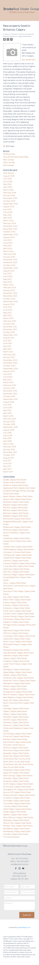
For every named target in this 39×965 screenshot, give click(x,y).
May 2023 (7, 279)
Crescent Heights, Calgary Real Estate (19, 563)
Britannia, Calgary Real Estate (20, 36)
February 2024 (9, 254)
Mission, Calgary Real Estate (15, 689)
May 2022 (7, 313)
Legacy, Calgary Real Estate (15, 658)
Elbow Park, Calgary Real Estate (17, 600)
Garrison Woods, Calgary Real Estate (18, 616)
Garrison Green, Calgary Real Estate (18, 614)
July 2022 (7, 307)
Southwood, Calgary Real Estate (17, 787)
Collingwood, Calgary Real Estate (17, 555)
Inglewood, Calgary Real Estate (16, 639)
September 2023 (10, 268)
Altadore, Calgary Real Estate (15, 485)
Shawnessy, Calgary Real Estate (16, 770)
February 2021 (9, 355)
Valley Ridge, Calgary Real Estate (17, 809)
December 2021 (10, 327)
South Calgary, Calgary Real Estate (18, 784)
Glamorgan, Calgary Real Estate (17, 619)
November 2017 (10, 452)
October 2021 (9, 332)
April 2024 (7, 248)
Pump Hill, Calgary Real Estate (16, 736)
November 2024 (10, 229)
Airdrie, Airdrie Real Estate (14, 482)
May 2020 (7, 380)
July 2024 (7, 240)
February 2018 (9, 447)
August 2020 (9, 371)
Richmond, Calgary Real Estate (16, 750)
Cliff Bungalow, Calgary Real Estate (18, 549)
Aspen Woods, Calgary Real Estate (18, 496)
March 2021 (8, 352)
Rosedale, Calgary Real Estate (16, 753)
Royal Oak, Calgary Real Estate (16, 756)
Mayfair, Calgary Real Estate (15, 675)
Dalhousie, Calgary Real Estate (16, 569)
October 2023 (9, 265)
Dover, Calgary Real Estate (14, 583)
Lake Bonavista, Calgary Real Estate (18, 653)
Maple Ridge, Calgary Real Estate (17, 672)
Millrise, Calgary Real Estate (15, 686)
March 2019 (8, 416)
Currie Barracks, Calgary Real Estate (18, 566)
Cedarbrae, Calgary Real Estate (16, 538)
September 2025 (10, 204)
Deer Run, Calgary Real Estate (16, 572)
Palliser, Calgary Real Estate (15, 714)
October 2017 (9, 455)
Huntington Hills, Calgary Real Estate (19, 636)
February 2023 (9, 288)
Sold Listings (8, 165)
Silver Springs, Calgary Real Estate (17, 776)
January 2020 (9, 388)
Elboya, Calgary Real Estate (15, 602)
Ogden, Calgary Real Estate (15, 711)
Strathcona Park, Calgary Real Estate (19, 795)
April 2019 (7, 413)
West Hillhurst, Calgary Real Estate (18, 817)
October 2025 (9, 201)
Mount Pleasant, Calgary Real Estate (19, 695)
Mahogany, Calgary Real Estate (16, 669)
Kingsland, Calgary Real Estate (16, 650)
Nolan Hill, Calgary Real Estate (16, 700)
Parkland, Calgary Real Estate (16, 722)
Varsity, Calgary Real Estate (14, 812)
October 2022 (9, 299)
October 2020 (9, 366)
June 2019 (7, 408)
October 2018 (9, 424)
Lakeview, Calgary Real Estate (16, 655)
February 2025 (9, 223)
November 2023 (10, 262)
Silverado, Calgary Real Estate (16, 778)
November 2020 (10, 363)
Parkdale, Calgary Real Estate (16, 717)
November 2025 (10, 198)
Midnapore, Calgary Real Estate (16, 683)
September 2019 (10, 399)
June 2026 (7, 182)
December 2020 (10, 360)
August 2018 (8, 430)
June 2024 (7, 243)
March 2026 (8, 190)
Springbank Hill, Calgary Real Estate (18, 790)
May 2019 (7, 410)
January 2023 (9, 290)
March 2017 (8, 472)
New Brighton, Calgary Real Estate (18, 697)
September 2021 (10, 335)
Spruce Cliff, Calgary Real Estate (17, 792)
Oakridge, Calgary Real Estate (16, 708)
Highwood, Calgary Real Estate (16, 630)
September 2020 (10, 369)
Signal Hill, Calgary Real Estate (16, 773)
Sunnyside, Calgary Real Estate (16, 801)
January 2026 (9, 195)
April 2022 (7, 315)
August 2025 (8, 207)
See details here (29, 60)
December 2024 (10, 226)
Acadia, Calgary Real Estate (14, 480)
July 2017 (7, 461)
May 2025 (7, 215)
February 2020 (9, 385)
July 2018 (7, 433)
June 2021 (7, 343)
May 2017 (7, 466)
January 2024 (9, 257)
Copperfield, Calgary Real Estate (17, 558)
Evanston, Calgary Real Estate (16, 605)
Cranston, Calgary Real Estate (16, 561)
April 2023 (7, 282)
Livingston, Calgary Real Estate (16, 661)
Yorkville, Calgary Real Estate (15, 834)
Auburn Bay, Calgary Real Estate (17, 499)
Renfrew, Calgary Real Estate (15, 748)
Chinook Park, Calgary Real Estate (17, 547)
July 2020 (7, 374)
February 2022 (9, 321)
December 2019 (10, 391)
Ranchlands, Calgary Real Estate (17, 742)
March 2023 (8, 285)
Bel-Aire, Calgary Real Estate (15, 508)
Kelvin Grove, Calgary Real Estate (17, 642)
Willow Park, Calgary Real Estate (17, 823)
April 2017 (7, 469)
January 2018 (9, 449)
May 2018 (7, 438)
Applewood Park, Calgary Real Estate (19, 488)
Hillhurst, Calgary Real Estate (15, 633)
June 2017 (7, 463)
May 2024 (7, 246)
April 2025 (7, 218)
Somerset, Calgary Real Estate (16, 781)
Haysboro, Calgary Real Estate (16, 622)
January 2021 (9, 357)
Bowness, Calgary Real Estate (15, 513)
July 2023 (7, 274)
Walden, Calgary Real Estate (15, 815)
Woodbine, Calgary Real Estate (16, 829)
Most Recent (8, 173)
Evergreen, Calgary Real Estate (16, 608)
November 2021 (10, 329)
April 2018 (7, 441)
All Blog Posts (9, 154)
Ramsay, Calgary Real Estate (15, 739)
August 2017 (8, 458)
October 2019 (9, 396)
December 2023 (10, 260)
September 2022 (10, 301)
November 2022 (10, 296)
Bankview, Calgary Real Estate (16, 502)
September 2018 (10, 427)
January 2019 (9, 422)
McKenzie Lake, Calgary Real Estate (18, 678)
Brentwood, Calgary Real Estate (17, 519)
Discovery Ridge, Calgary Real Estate (19, 575)
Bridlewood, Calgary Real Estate (17, 527)
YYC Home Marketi (11, 837)
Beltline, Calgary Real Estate (15, 510)
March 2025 (8, 221)
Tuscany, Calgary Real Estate (15, 806)
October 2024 (9, 232)
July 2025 (7, 209)
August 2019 (8, 402)
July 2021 (7, 341)
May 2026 (7, 184)
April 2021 (7, 349)
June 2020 (8, 377)
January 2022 (9, 324)
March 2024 (8, 251)
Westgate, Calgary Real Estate (16, 820)
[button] (16, 868)
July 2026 (7, 179)
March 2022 (8, 318)
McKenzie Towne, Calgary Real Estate (19, 681)
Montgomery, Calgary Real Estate (17, 692)
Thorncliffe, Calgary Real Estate (16, 803)
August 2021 (8, 338)
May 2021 (7, 346)
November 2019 (10, 394)
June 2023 (7, 276)
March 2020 (8, 382)
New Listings (8, 160)
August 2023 (9, 271)
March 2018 (8, 444)
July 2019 (7, 405)
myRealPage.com (24, 927)
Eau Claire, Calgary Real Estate (16, 597)
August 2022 (9, 304)
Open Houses (9, 162)
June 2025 (7, 212)
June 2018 (7, 436)
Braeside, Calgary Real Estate (15, 516)
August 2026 (8, 176)
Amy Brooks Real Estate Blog (15, 157)
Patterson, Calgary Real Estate (16, 725)
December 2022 (10, 293)
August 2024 (9, 237)
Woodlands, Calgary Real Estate (17, 831)
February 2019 (9, 419)
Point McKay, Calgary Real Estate (17, 734)
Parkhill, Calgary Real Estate (15, 720)
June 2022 (7, 310)
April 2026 (7, 187)
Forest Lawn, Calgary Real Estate (17, 611)
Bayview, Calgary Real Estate (15, 505)
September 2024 (10, 235)
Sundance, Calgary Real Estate (16, 798)
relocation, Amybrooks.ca (14, 745)
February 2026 (9, 193)
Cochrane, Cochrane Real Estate (17, 552)
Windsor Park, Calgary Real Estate (18, 826)
